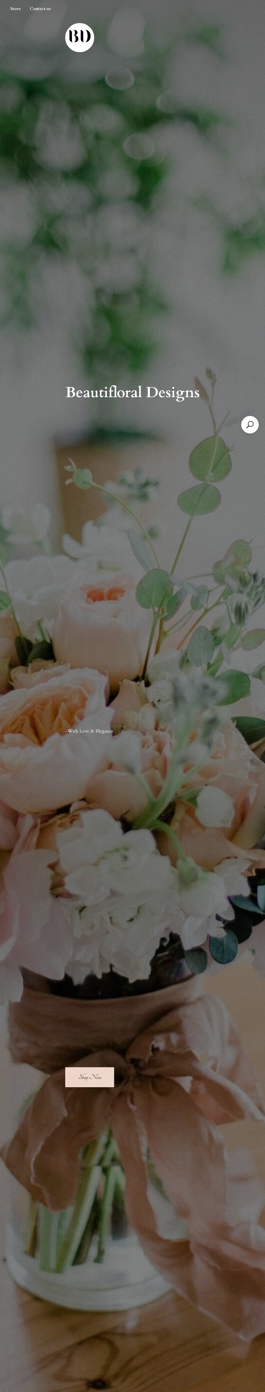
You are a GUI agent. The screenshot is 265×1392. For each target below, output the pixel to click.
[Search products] (250, 424)
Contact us (40, 9)
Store (15, 9)
